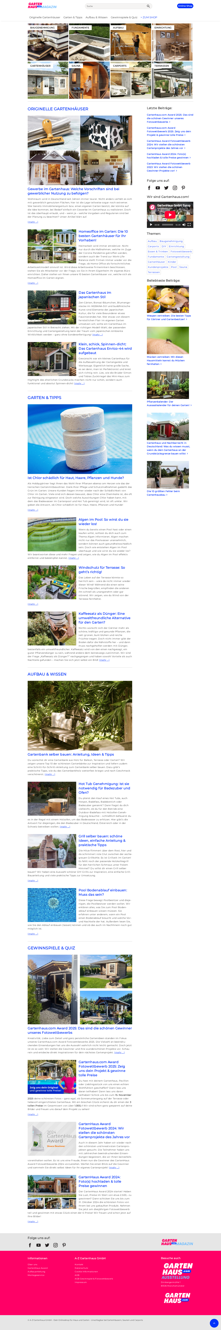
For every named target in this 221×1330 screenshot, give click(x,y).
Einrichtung (176, 246)
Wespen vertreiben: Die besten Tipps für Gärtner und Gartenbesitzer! (169, 317)
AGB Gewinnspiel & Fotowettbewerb (94, 1278)
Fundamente (156, 256)
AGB (77, 1275)
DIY (164, 246)
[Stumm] (184, 224)
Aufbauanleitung (36, 1271)
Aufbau (152, 241)
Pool (174, 267)
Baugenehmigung (171, 241)
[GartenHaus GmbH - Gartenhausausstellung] (177, 1278)
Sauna (183, 267)
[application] (170, 215)
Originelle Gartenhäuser (44, 17)
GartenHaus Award (38, 1268)
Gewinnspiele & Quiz (124, 17)
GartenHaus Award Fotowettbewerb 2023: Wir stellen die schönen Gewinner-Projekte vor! (168, 167)
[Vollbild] (189, 224)
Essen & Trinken (158, 251)
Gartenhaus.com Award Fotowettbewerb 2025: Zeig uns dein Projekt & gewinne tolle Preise (169, 131)
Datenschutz (81, 1268)
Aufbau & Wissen (97, 17)
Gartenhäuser (156, 261)
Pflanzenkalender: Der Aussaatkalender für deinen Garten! (170, 403)
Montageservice (36, 1275)
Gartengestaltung (178, 256)
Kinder (172, 261)
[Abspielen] (151, 224)
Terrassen (154, 272)
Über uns (32, 1264)
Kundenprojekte (158, 267)
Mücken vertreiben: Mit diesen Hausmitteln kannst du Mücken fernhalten (166, 360)
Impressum (81, 1282)
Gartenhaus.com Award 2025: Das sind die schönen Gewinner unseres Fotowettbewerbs (170, 118)
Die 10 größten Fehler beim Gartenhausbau (163, 493)
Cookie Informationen (86, 1271)
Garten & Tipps (72, 17)
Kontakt (79, 1264)
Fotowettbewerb (181, 251)
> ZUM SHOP (149, 17)
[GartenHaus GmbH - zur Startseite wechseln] (42, 7)
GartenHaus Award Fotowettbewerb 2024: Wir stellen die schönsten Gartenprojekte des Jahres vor (168, 144)
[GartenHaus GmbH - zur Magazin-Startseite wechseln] (177, 1244)
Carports (153, 246)
